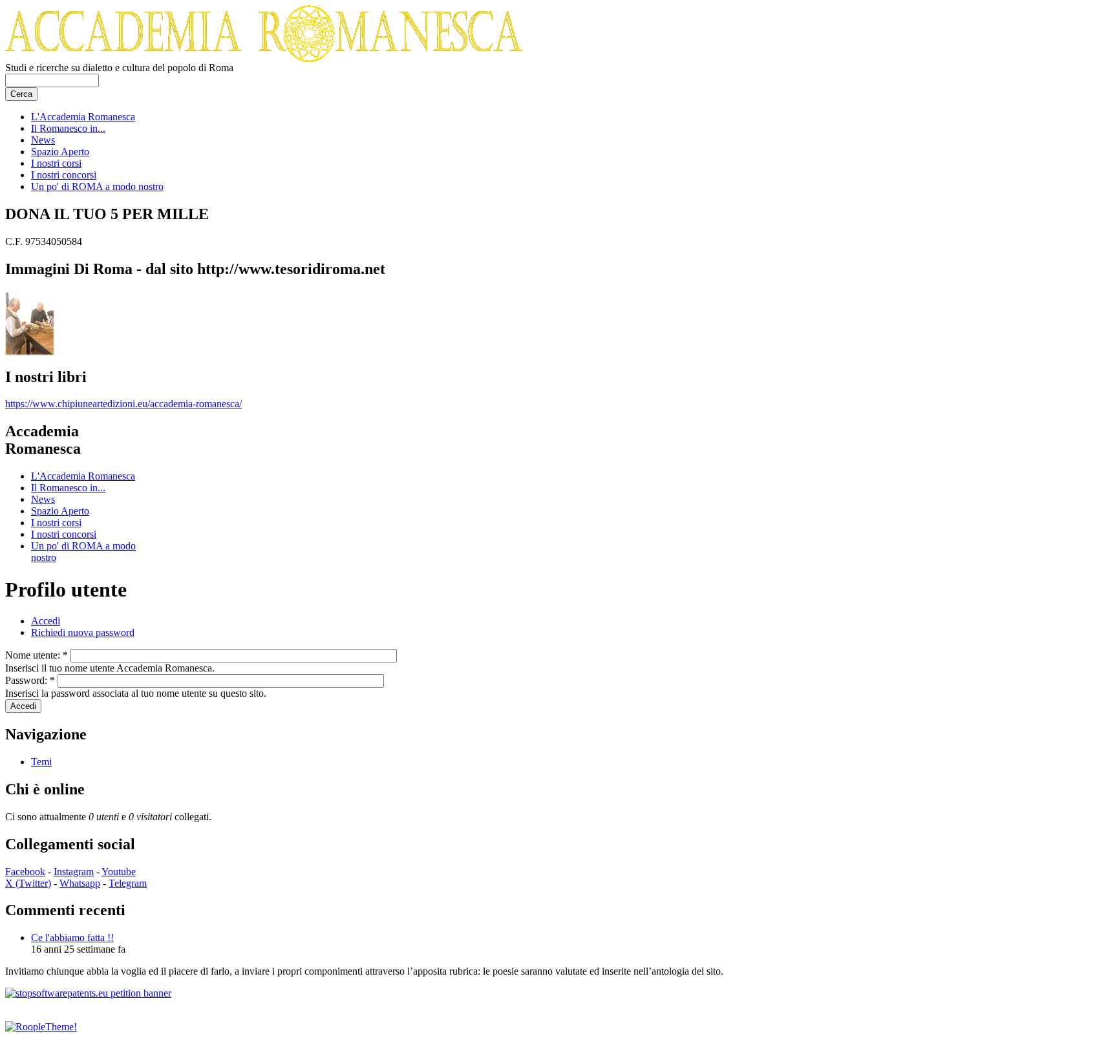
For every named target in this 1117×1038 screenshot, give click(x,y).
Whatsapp (79, 883)
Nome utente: (36, 655)
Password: (30, 680)
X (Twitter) (28, 883)
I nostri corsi (56, 163)
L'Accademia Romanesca (83, 116)
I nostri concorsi (63, 174)
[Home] (263, 58)
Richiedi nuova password (82, 632)
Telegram (128, 883)
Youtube (118, 871)
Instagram (74, 871)
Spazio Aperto (60, 151)
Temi (41, 761)
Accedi (45, 620)
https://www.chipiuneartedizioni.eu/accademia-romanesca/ (123, 403)
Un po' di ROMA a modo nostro (97, 186)
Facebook (25, 871)
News (43, 139)
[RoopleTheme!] (41, 1026)
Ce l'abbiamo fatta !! (72, 937)
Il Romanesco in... (68, 128)
